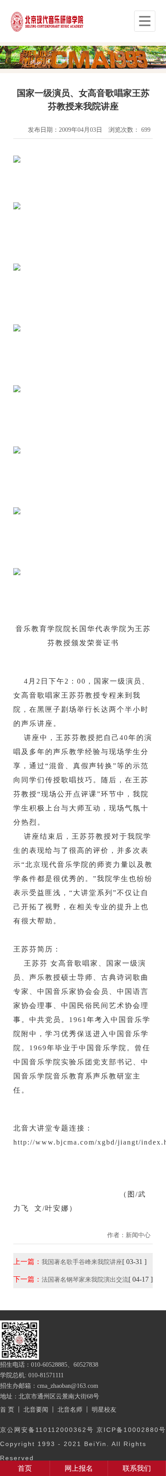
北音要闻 (35, 1409)
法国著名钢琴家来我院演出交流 (85, 1279)
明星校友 (104, 1409)
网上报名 (79, 1468)
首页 (25, 1468)
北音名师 (70, 1409)
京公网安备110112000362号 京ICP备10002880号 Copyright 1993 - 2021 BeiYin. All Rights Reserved (83, 1443)
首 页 (7, 1409)
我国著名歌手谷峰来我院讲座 (82, 1261)
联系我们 (137, 1468)
